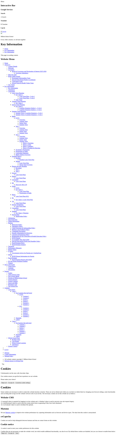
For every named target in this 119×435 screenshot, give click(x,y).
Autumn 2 (26, 298)
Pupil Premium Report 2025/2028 (22, 259)
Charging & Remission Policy (20, 234)
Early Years (19, 100)
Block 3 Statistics (28, 146)
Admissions (11, 218)
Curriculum (11, 91)
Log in (4, 31)
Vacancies (11, 246)
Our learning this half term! (24, 323)
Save (17, 433)
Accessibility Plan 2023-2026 (20, 239)
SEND (10, 254)
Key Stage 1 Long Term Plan (24, 199)
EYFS (17, 118)
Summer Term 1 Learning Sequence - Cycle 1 (29, 113)
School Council (12, 346)
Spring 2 (25, 301)
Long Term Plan (24, 163)
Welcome (11, 68)
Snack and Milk (12, 283)
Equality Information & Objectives (22, 233)
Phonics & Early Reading (19, 166)
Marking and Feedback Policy (21, 229)
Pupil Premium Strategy (19, 244)
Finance (10, 263)
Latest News (12, 266)
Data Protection (12, 219)
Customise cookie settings (23, 382)
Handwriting (15, 214)
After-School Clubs (14, 274)
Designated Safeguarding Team (21, 78)
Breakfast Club (12, 284)
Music (14, 194)
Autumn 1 (26, 296)
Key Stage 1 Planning (22, 213)
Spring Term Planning (18, 105)
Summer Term (23, 125)
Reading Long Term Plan (26, 159)
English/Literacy (17, 156)
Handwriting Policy (21, 216)
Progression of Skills (22, 151)
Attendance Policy (17, 226)
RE (13, 183)
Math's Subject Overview (23, 154)
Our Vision (11, 85)
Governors (11, 70)
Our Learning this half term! (24, 293)
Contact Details (12, 66)
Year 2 (17, 134)
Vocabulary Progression (23, 149)
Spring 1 (25, 299)
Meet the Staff (12, 75)
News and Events (9, 264)
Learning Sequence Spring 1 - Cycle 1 (30, 108)
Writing (18, 161)
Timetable (18, 318)
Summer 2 (26, 304)
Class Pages (11, 289)
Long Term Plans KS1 (22, 196)
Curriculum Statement (22, 153)
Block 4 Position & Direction (31, 148)
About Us (7, 65)
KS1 (20, 306)
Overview (22, 120)
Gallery (18, 319)
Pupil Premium (12, 258)
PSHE (14, 186)
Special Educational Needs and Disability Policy (26, 241)
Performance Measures (15, 248)
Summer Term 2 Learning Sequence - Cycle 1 (29, 115)
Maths (14, 116)
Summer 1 (26, 303)
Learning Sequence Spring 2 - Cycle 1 (30, 110)
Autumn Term (23, 121)
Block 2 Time (27, 144)
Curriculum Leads (17, 81)
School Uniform (13, 281)
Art (13, 201)
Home (6, 49)
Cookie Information (10, 354)
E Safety (10, 251)
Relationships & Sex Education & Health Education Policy (29, 236)
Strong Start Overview (26, 164)
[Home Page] (1, 33)
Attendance (11, 90)
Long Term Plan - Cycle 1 (27, 96)
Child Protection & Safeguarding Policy (23, 228)
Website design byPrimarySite (13, 361)
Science (14, 173)
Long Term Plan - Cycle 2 (27, 98)
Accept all (11, 382)
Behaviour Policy (17, 224)
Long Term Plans (21, 174)
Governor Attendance (22, 73)
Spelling (14, 211)
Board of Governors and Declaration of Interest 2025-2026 (29, 71)
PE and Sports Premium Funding (18, 261)
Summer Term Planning (19, 111)
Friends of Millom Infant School (17, 278)
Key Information (9, 50)
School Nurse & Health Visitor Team (23, 83)
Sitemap (6, 353)
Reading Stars (16, 339)
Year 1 (17, 126)
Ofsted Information (13, 221)
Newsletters (11, 269)
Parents (6, 271)
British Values (12, 249)
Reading (18, 158)
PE (13, 198)
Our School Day (13, 286)
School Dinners (12, 279)
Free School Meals (13, 276)
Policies (10, 223)
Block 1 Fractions (28, 143)
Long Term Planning (18, 93)
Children (7, 288)
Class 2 (14, 321)
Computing (15, 208)
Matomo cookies (10, 412)
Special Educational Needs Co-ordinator (24, 80)
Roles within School (14, 76)
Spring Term (23, 123)
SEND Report (16, 238)
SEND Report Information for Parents (23, 256)
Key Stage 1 (19, 95)
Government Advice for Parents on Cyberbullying (26, 253)
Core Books (15, 341)
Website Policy (8, 356)
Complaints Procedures (18, 231)
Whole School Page (14, 338)
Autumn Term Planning (19, 101)
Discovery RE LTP (21, 184)
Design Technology (17, 204)
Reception (19, 168)
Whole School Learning (19, 343)
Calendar (10, 268)
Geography (15, 179)
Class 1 (14, 291)
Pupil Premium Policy (18, 243)
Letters (10, 273)
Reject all (4, 382)
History (14, 176)
